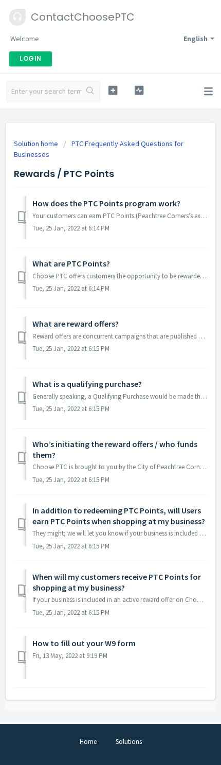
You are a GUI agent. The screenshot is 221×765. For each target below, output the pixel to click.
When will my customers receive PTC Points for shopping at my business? (116, 582)
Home (88, 741)
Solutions (129, 741)
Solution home (37, 143)
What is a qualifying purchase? (87, 384)
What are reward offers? (75, 323)
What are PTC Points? (71, 263)
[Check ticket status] (139, 90)
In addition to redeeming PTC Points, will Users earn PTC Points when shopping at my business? (118, 515)
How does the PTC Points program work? (106, 203)
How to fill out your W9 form (84, 643)
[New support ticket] (113, 90)
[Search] (90, 91)
